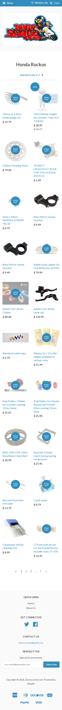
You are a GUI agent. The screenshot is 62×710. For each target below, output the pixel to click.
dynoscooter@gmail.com (31, 642)
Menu (9, 2)
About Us (31, 608)
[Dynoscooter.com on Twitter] (26, 625)
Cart (57, 2)
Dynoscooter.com (34, 679)
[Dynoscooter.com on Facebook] (35, 625)
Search (31, 603)
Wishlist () (41, 2)
